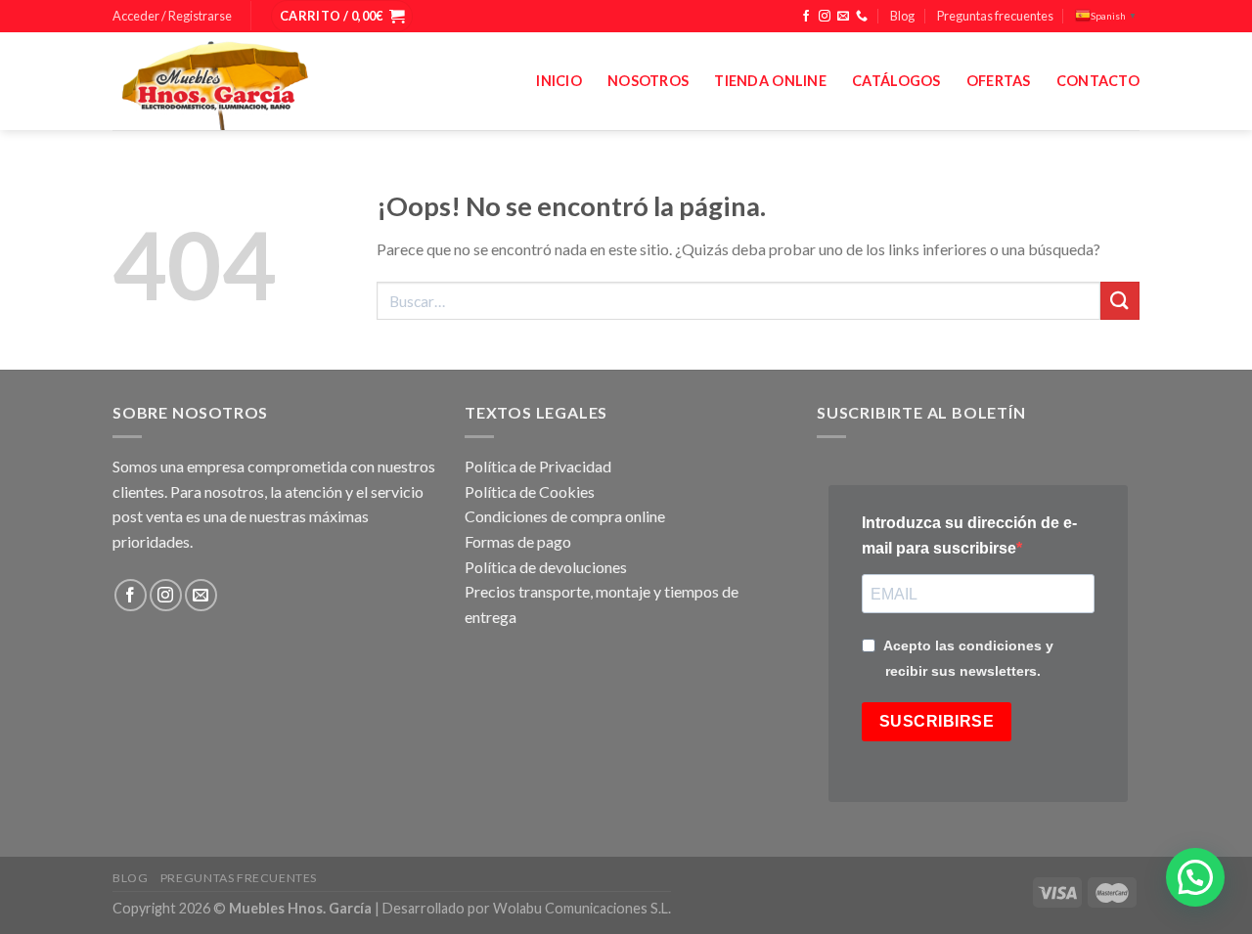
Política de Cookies (530, 491)
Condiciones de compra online (565, 516)
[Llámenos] (862, 16)
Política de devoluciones (546, 566)
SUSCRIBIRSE (936, 721)
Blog (902, 15)
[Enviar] (1120, 301)
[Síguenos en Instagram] (824, 16)
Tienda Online (770, 80)
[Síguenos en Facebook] (806, 16)
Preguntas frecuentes (995, 15)
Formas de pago (518, 541)
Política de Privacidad (538, 466)
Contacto (1098, 80)
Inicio (559, 80)
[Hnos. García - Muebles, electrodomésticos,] (259, 81)
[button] (1195, 877)
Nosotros (648, 80)
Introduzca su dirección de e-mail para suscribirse (969, 535)
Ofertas (998, 80)
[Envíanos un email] (843, 16)
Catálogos (896, 80)
